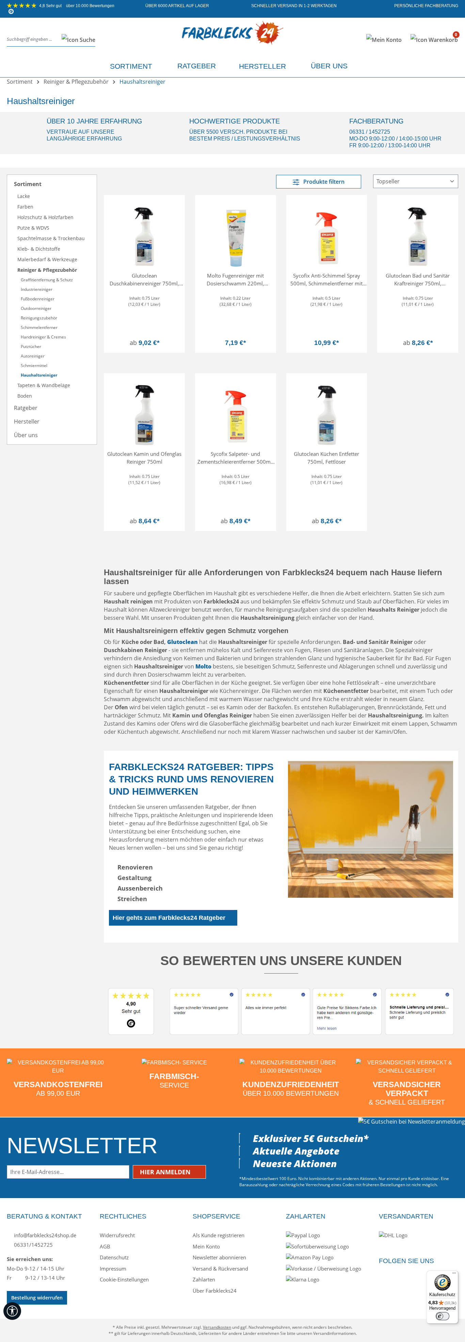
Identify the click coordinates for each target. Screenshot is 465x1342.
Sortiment (28, 184)
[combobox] (32, 40)
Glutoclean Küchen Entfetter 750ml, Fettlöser (326, 457)
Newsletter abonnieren (219, 1257)
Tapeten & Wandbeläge (43, 385)
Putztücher (31, 346)
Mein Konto (206, 1246)
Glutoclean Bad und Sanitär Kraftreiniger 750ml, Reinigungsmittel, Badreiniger (417, 279)
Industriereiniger (36, 289)
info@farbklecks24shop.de (44, 1235)
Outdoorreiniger (36, 308)
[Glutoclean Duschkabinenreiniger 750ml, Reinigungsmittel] (144, 234)
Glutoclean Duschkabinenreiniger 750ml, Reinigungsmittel (144, 279)
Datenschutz (114, 1257)
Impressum (113, 1268)
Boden (24, 396)
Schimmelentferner (39, 327)
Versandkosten (217, 1327)
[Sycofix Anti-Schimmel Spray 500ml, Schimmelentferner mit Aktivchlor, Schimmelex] (326, 234)
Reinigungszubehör (39, 318)
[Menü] (454, 1275)
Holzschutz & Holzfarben (45, 217)
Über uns (26, 435)
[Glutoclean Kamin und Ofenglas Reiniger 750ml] (144, 413)
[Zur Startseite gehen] (232, 38)
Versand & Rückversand (220, 1268)
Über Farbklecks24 (215, 1290)
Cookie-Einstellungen (124, 1279)
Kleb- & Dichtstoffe (38, 249)
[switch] (442, 1316)
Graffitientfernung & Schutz (47, 280)
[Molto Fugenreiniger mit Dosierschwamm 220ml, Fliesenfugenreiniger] (235, 234)
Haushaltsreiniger (39, 375)
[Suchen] (76, 40)
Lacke (23, 196)
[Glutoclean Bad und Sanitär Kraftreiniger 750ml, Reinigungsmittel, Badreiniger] (417, 234)
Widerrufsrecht (117, 1235)
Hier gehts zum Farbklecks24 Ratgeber (169, 917)
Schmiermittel (34, 365)
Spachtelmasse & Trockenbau (51, 238)
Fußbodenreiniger (37, 299)
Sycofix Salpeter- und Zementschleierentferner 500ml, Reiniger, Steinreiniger (235, 457)
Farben (25, 206)
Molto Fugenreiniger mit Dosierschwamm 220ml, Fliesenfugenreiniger (235, 279)
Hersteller (26, 421)
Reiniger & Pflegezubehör (47, 270)
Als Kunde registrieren (218, 1235)
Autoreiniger (33, 356)
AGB (105, 1246)
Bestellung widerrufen (37, 1297)
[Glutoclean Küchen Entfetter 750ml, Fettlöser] (326, 413)
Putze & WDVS (33, 228)
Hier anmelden (166, 1172)
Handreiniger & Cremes (43, 337)
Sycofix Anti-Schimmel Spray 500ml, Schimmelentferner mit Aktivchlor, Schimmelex (326, 279)
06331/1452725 (33, 1244)
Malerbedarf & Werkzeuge (47, 259)
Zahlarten (204, 1279)
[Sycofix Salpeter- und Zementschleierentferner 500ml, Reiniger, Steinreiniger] (235, 413)
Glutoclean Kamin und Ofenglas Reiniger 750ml (144, 457)
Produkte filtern (323, 181)
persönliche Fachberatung (425, 5)
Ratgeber (25, 408)
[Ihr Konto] (384, 40)
